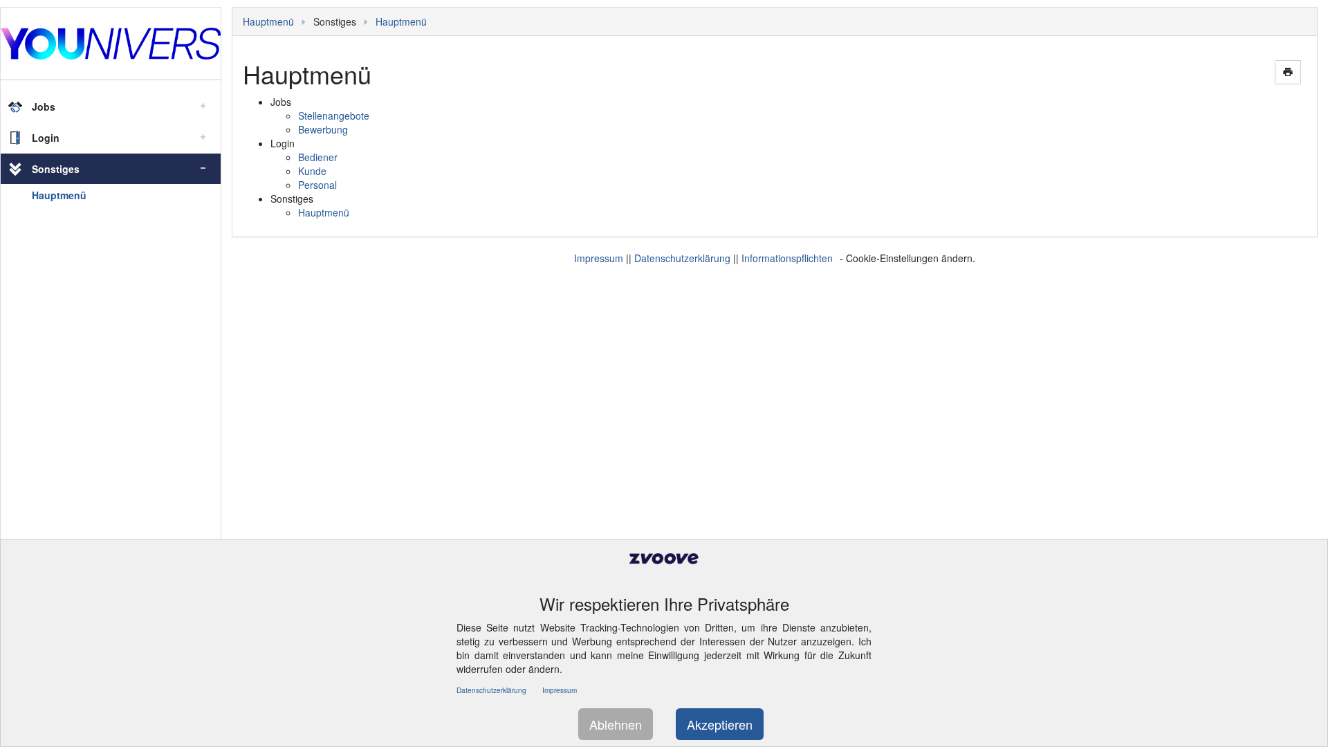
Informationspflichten (787, 258)
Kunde (312, 171)
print (1287, 71)
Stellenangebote (333, 115)
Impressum (598, 258)
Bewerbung (323, 129)
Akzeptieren (720, 724)
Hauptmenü (59, 195)
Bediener (318, 157)
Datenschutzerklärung (682, 258)
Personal (317, 185)
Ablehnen (615, 724)
